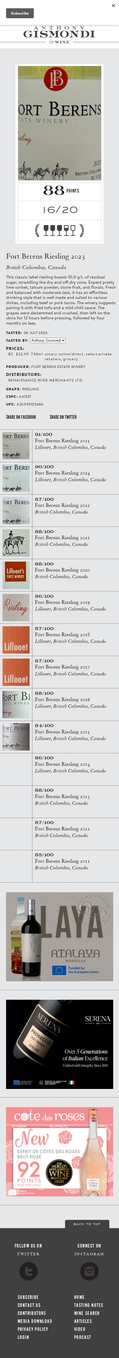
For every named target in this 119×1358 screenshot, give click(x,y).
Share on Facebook (21, 417)
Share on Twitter (63, 417)
